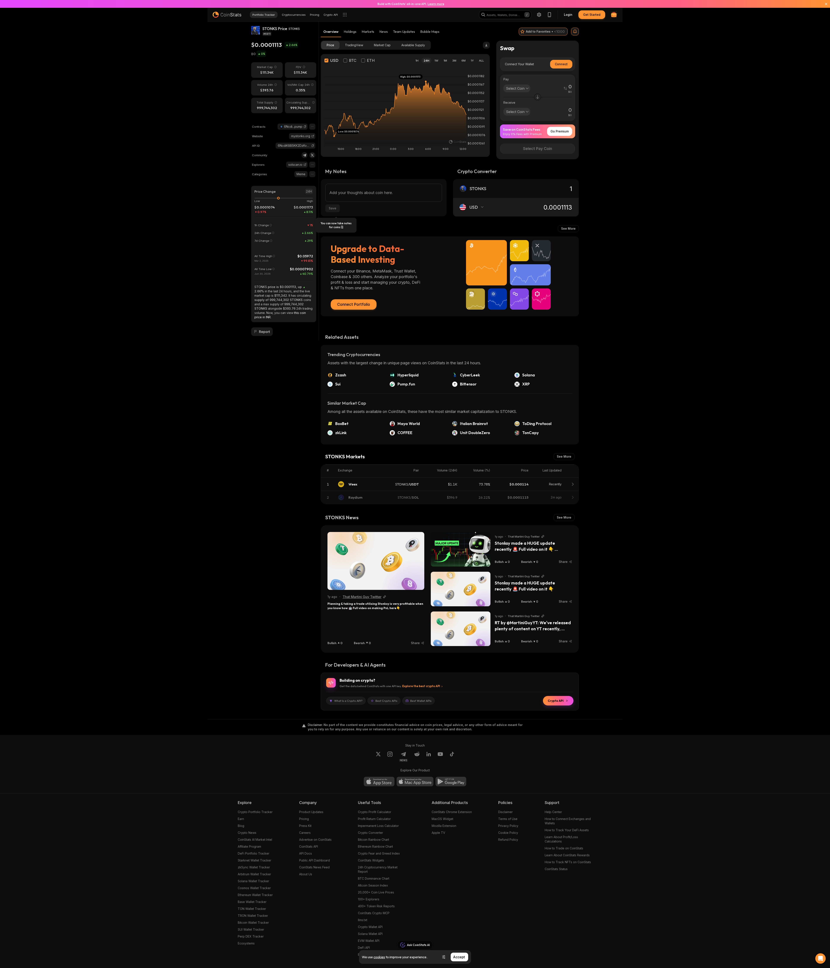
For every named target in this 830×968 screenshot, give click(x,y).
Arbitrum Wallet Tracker (254, 874)
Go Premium (560, 131)
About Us (305, 874)
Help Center (553, 812)
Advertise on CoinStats (315, 839)
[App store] (379, 781)
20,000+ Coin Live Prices (376, 892)
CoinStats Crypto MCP (373, 913)
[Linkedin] (428, 756)
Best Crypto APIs (386, 700)
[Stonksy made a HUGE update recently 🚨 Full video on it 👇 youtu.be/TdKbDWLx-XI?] (460, 549)
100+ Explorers (368, 899)
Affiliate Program (249, 846)
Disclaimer (505, 812)
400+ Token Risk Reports (376, 906)
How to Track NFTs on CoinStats (568, 862)
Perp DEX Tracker (251, 936)
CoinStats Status (556, 869)
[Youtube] (440, 756)
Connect (561, 64)
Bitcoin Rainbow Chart (373, 839)
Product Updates (311, 812)
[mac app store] (415, 781)
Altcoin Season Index (373, 885)
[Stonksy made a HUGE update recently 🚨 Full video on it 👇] (460, 589)
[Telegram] (305, 155)
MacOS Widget (442, 819)
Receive (509, 102)
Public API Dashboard (314, 860)
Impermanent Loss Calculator (378, 826)
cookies (379, 957)
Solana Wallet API (370, 934)
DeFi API (364, 947)
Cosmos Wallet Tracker (254, 888)
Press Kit (305, 826)
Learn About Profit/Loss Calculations (561, 839)
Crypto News (247, 832)
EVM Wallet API (368, 941)
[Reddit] (417, 756)
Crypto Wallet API (370, 927)
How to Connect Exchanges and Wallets (568, 821)
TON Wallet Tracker (252, 909)
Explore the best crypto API (421, 686)
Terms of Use (507, 819)
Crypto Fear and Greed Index (379, 853)
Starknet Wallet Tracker (254, 860)
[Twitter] (312, 155)
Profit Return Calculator (374, 819)
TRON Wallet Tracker (253, 915)
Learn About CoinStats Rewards (567, 855)
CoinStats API (308, 846)
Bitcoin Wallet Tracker (253, 922)
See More (568, 228)
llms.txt (362, 920)
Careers (305, 832)
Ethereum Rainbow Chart (375, 846)
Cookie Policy (508, 832)
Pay (506, 79)
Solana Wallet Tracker (253, 881)
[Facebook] (452, 756)
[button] (305, 126)
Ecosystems (246, 943)
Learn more (436, 4)
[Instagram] (390, 756)
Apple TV (438, 832)
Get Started (591, 14)
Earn (241, 819)
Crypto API (555, 701)
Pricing (304, 819)
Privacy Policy (508, 826)
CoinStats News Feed (314, 867)
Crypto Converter (370, 832)
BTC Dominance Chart (373, 878)
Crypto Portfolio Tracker (255, 812)
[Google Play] (451, 781)
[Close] (823, 4)
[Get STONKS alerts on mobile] (575, 31)
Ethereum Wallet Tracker (255, 895)
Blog (241, 826)
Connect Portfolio (353, 304)
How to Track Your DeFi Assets (567, 830)
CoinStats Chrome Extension (452, 812)
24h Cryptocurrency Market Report (377, 869)
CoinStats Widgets (371, 860)
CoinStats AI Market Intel (255, 839)
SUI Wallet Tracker (251, 929)
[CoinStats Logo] (227, 15)
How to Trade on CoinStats (564, 848)
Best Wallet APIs (420, 700)
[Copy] (305, 126)
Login (568, 14)
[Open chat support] (820, 958)
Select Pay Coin (537, 148)
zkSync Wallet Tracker (254, 867)
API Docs (305, 853)
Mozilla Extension (444, 826)
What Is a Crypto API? (348, 700)
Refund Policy (508, 839)
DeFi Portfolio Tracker (253, 853)
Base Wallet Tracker (252, 902)
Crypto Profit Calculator (374, 812)
